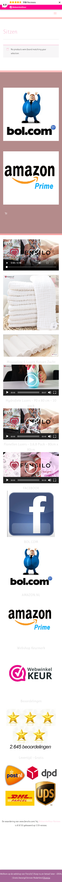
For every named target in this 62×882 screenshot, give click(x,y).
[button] (31, 380)
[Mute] (49, 392)
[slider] (28, 392)
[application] (31, 380)
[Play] (7, 392)
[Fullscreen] (54, 392)
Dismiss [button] (46, 877)
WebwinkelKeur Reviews (49, 821)
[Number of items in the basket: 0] (6, 213)
